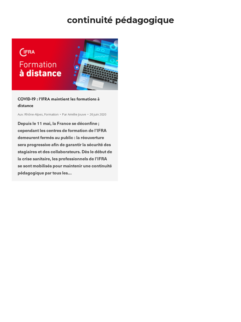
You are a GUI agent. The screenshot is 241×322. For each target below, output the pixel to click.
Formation (51, 114)
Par (74, 114)
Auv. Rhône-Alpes (30, 114)
